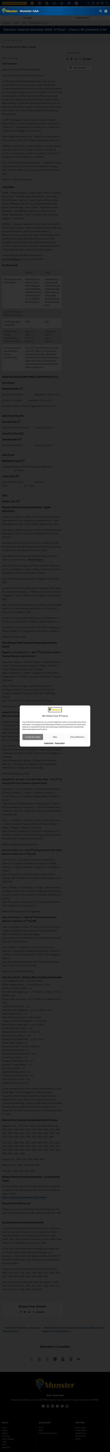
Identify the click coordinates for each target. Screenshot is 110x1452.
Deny (55, 737)
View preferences (77, 737)
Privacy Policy (60, 743)
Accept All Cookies (32, 737)
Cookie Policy (49, 743)
